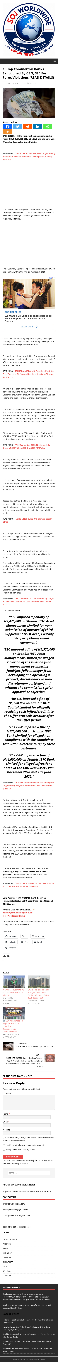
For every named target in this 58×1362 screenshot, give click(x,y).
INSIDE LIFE (8, 1262)
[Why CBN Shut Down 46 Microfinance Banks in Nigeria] (14, 982)
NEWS (5, 1248)
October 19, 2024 (11, 83)
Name (6, 1114)
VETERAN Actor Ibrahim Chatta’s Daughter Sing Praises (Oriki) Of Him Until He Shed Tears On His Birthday (28, 785)
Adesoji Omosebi (28, 83)
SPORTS (6, 1266)
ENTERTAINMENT (10, 1239)
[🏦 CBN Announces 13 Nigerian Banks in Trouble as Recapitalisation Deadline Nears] (14, 1013)
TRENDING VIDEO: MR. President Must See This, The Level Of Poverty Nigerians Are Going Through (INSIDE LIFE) (28, 374)
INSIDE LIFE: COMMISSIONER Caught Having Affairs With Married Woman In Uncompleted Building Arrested (29, 156)
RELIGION (7, 1271)
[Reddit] (27, 126)
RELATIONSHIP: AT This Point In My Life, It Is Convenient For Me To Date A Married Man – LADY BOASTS (28, 601)
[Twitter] (17, 126)
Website (6, 1129)
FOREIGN (7, 1275)
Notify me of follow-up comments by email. (25, 1145)
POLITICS (7, 1244)
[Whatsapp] (47, 126)
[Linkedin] (37, 126)
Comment (7, 1093)
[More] (7, 131)
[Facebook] (7, 126)
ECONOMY (7, 1253)
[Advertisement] (29, 186)
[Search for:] (29, 1173)
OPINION (7, 1257)
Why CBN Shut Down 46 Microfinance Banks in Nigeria (13, 992)
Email (5, 1121)
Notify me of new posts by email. (20, 1149)
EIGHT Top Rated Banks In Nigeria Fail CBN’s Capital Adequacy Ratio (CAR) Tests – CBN (38, 993)
